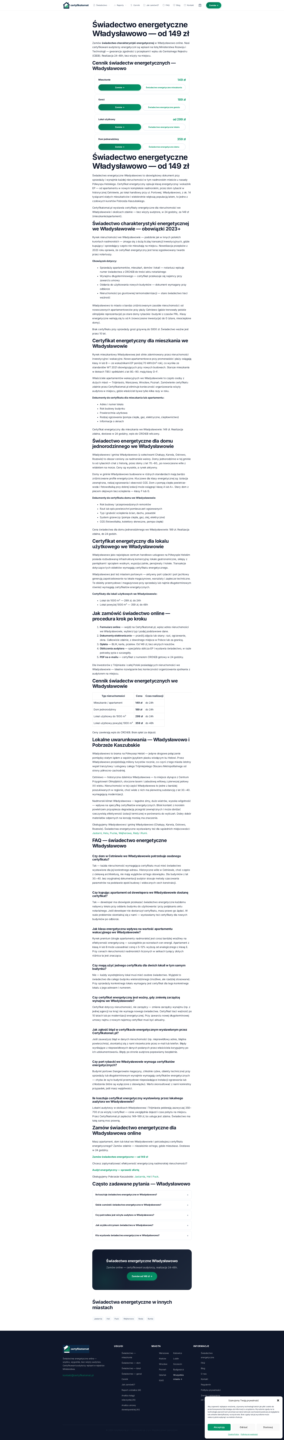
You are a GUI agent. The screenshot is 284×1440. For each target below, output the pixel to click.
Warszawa (164, 1353)
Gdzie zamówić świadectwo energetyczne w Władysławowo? (128, 1204)
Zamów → (213, 5)
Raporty (120, 5)
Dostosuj (268, 1427)
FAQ (167, 5)
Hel (149, 1176)
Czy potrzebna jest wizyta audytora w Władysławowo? (124, 1215)
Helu (105, 833)
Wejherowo (129, 1319)
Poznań (162, 1369)
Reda (140, 1319)
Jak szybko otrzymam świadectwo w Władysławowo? (124, 1225)
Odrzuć (244, 1427)
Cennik (136, 5)
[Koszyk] (200, 5)
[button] (278, 1400)
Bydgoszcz (178, 1369)
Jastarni (97, 833)
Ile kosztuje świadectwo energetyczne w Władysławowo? (126, 1194)
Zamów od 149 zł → (142, 1276)
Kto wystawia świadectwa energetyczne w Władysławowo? (127, 1235)
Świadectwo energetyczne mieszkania (164, 87)
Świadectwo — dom (131, 1363)
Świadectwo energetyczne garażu (164, 107)
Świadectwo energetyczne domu (164, 147)
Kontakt (190, 5)
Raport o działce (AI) (131, 1390)
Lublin (176, 1358)
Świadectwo (101, 5)
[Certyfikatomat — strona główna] (76, 5)
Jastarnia (139, 1176)
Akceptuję (219, 1427)
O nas (203, 1373)
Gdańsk (162, 1375)
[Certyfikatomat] (76, 1349)
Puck (155, 1176)
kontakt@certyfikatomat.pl (78, 1375)
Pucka (113, 833)
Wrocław (163, 1364)
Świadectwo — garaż (132, 1373)
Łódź (161, 1380)
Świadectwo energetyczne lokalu (164, 127)
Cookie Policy (233, 1434)
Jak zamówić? (152, 5)
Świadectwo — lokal (131, 1368)
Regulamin (206, 1384)
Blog (178, 5)
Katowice (177, 1353)
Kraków (162, 1358)
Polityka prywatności (249, 1434)
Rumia (150, 1319)
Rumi (144, 833)
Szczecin (177, 1364)
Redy (136, 833)
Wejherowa (125, 833)
